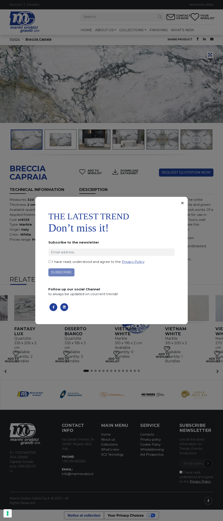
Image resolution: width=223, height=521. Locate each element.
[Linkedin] (64, 307)
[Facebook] (53, 307)
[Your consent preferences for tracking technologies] (7, 513)
